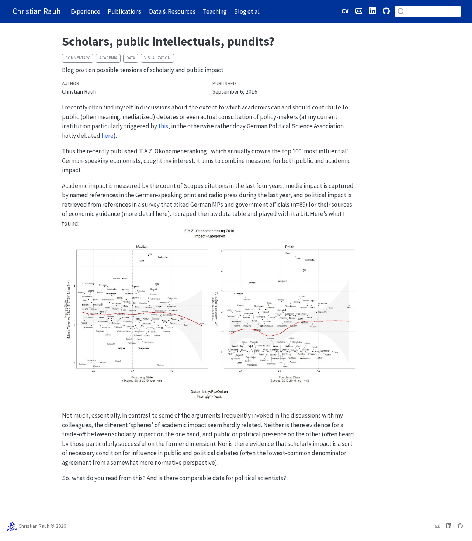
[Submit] (401, 11)
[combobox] (428, 11)
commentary (77, 57)
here (107, 136)
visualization (157, 57)
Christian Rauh (33, 526)
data (130, 57)
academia (108, 57)
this (163, 126)
